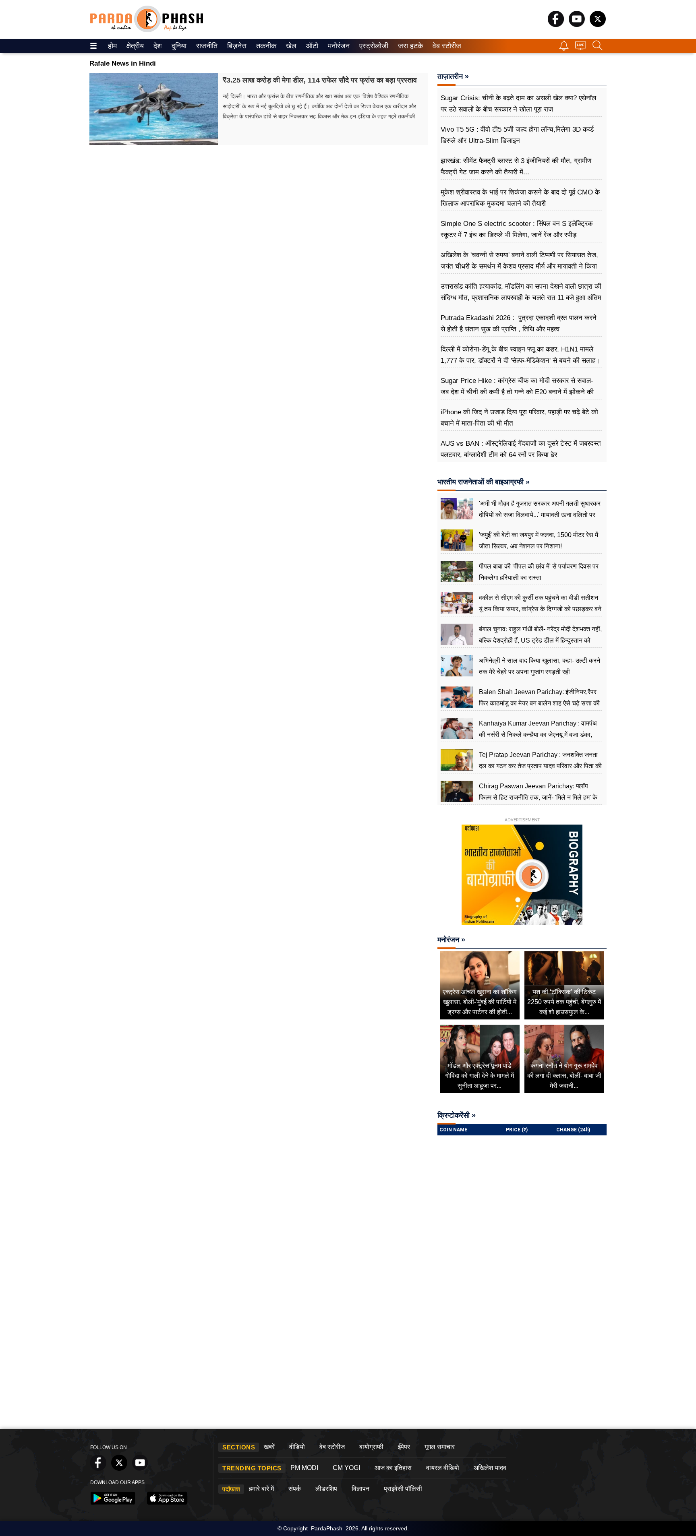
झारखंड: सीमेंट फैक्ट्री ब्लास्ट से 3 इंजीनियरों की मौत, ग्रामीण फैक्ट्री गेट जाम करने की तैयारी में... (516, 166)
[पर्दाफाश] (146, 30)
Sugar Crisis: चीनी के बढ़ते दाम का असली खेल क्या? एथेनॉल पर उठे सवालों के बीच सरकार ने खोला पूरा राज (518, 103)
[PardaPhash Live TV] (580, 47)
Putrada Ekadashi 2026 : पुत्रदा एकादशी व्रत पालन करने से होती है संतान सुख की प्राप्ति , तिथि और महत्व (519, 323)
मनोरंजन (337, 46)
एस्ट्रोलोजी (372, 46)
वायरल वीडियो (442, 1467)
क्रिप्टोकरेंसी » (456, 1115)
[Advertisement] (348, 1364)
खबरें (269, 1446)
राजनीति (205, 46)
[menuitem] (112, 46)
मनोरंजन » (451, 940)
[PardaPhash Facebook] (556, 24)
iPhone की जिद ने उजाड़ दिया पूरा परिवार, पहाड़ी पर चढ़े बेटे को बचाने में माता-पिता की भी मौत (519, 417)
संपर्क (294, 1488)
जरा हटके (409, 46)
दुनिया (178, 46)
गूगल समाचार (440, 1446)
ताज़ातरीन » (453, 76)
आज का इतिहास (393, 1467)
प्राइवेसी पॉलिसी (403, 1488)
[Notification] (564, 48)
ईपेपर (404, 1446)
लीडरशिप (326, 1488)
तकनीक (265, 46)
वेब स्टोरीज (445, 46)
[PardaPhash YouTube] (577, 24)
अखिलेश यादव (490, 1467)
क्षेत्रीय (134, 46)
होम (112, 46)
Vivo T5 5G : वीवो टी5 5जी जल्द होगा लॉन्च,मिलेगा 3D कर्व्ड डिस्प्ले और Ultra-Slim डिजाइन (517, 135)
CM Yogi (346, 1467)
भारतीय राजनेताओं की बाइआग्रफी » (483, 482)
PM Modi (304, 1467)
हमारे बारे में (261, 1488)
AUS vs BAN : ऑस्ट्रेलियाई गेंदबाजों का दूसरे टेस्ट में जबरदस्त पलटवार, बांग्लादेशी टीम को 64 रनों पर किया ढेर (521, 449)
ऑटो (311, 46)
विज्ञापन (360, 1488)
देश (157, 46)
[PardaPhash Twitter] (598, 24)
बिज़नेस (235, 46)
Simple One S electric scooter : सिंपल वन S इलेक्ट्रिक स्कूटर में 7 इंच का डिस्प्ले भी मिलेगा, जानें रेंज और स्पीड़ (517, 229)
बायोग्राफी (371, 1446)
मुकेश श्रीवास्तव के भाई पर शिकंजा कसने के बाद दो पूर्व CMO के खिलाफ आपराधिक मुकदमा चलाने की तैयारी (520, 197)
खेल (290, 46)
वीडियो (297, 1446)
